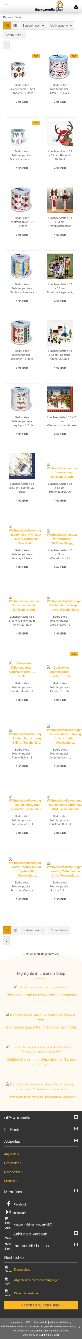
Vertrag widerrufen (41, 1305)
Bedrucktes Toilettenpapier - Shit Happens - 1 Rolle (22, 88)
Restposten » (12, 1163)
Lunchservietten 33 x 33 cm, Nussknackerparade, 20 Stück (60, 288)
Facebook (20, 1204)
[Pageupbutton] (71, 1333)
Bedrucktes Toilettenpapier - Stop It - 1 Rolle (60, 88)
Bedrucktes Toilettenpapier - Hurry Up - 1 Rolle (22, 421)
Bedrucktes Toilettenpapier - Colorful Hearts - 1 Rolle (21, 687)
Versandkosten (21, 1330)
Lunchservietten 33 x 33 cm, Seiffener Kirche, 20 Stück (60, 354)
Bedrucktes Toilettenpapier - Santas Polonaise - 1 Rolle (22, 288)
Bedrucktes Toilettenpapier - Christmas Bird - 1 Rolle (60, 820)
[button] (7, 25)
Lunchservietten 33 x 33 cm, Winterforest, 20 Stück (60, 554)
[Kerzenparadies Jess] (49, 6)
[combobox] (33, 25)
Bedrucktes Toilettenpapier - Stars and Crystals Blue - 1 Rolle (21, 886)
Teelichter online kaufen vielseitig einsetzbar (41, 995)
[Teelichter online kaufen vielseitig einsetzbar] (41, 986)
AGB (27, 1322)
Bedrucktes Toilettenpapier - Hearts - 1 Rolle (60, 687)
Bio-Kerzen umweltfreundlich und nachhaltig (41, 1027)
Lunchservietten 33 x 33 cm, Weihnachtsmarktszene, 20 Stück (62, 421)
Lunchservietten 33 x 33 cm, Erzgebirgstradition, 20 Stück (60, 222)
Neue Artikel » (13, 1172)
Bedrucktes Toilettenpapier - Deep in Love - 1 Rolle (60, 621)
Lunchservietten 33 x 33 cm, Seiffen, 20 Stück (21, 487)
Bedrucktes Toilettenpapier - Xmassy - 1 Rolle (22, 554)
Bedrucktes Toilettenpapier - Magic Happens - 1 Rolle (22, 155)
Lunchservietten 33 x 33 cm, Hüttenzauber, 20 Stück (60, 488)
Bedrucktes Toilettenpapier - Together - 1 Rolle (22, 354)
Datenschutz (22, 1269)
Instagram (19, 1212)
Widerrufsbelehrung (26, 1293)
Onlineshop (29, 1334)
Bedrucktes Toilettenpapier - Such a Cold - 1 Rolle (60, 886)
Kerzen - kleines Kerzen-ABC (33, 1224)
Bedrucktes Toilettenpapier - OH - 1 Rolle (22, 221)
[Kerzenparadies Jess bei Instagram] (8, 1212)
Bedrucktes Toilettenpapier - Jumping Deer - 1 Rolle (60, 753)
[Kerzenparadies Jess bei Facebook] (8, 1204)
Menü (6, 6)
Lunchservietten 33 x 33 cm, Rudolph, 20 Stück (60, 155)
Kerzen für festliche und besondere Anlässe (41, 1097)
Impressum (16, 1322)
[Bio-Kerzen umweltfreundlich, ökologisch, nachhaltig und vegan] (41, 1017)
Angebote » (11, 1154)
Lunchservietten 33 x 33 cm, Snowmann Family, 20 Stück (22, 620)
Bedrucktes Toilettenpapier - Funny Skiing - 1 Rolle (22, 753)
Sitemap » (10, 1180)
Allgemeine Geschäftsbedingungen (36, 1280)
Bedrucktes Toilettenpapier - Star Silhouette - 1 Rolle (22, 820)
